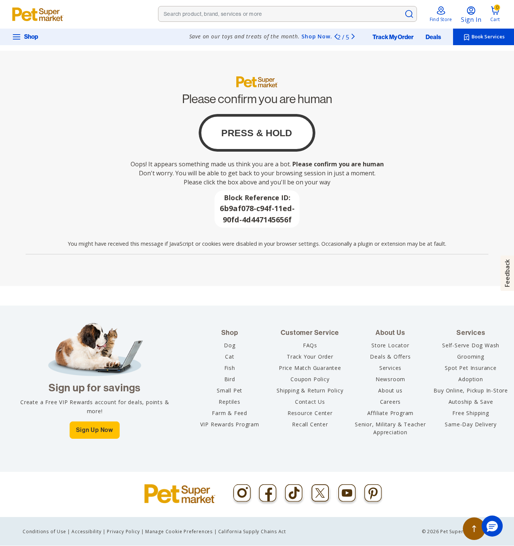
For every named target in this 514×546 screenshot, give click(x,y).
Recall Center (310, 424)
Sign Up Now (94, 429)
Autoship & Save (471, 401)
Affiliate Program (390, 413)
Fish (229, 367)
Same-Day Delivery (471, 424)
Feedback (507, 273)
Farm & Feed (229, 413)
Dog (229, 345)
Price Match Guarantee (310, 367)
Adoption (470, 379)
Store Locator (390, 345)
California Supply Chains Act (252, 531)
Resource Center (310, 413)
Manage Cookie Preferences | (181, 531)
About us (390, 390)
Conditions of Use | (46, 531)
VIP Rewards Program (229, 424)
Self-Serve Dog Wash (470, 345)
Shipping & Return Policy (310, 390)
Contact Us (310, 401)
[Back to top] (474, 528)
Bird (229, 379)
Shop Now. (316, 36)
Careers (390, 401)
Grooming (470, 356)
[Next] (352, 36)
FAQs (310, 345)
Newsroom (390, 379)
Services (390, 367)
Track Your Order (310, 356)
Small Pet (229, 390)
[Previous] (335, 36)
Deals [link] (433, 37)
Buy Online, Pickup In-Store (470, 390)
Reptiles (229, 401)
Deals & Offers (390, 356)
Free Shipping (470, 413)
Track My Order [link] (393, 37)
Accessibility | (88, 531)
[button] (492, 526)
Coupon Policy (309, 379)
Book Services (487, 36)
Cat (229, 356)
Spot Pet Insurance (470, 367)
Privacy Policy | (125, 531)
